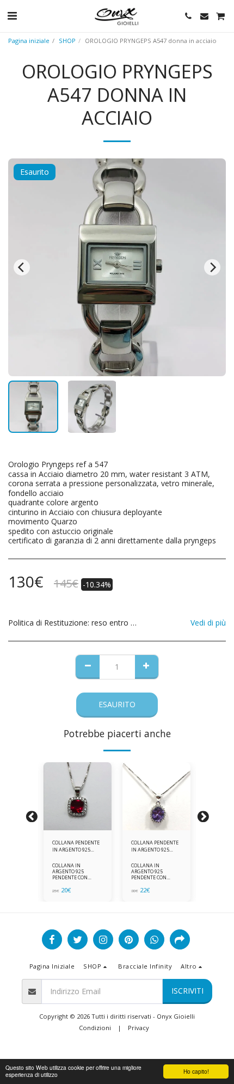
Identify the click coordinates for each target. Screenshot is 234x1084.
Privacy (138, 1028)
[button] (12, 15)
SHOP (67, 40)
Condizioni (95, 1028)
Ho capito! (196, 1071)
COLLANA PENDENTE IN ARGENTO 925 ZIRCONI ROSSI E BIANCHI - (76, 846)
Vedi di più (208, 623)
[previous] (22, 267)
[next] (212, 267)
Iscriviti (187, 990)
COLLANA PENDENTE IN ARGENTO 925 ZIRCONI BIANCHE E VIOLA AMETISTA (154, 846)
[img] (78, 796)
